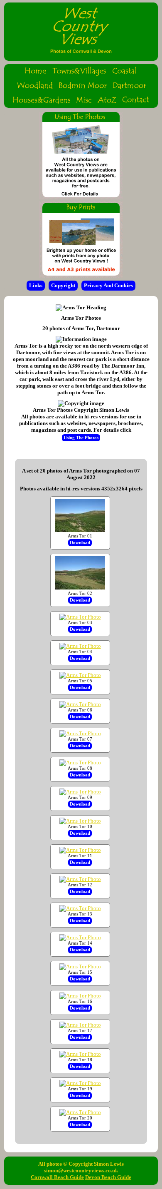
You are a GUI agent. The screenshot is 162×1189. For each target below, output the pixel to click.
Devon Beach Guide (108, 1177)
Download (80, 542)
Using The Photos (81, 437)
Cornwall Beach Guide (57, 1177)
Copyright (63, 285)
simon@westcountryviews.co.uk (81, 1170)
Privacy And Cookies (108, 285)
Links (35, 285)
